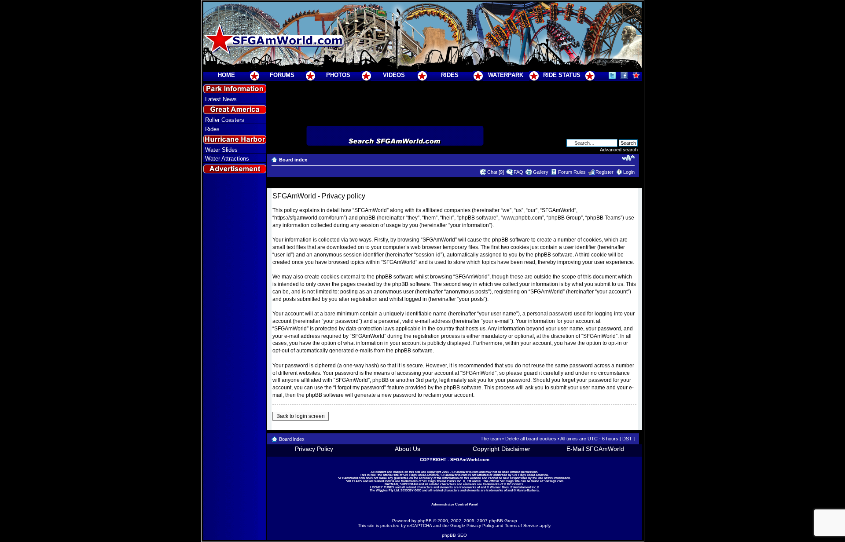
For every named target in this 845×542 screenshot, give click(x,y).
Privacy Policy (314, 448)
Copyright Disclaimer (501, 448)
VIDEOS (394, 75)
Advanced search (619, 149)
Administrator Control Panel (454, 504)
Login (629, 172)
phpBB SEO (454, 535)
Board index (293, 159)
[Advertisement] (234, 335)
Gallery (540, 172)
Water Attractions (227, 158)
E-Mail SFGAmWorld (595, 448)
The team (491, 438)
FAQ (518, 172)
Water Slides (221, 149)
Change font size (628, 158)
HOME (226, 75)
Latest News (221, 99)
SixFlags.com (553, 481)
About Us (407, 448)
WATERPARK (505, 75)
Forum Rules (572, 172)
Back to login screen (300, 416)
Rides (212, 129)
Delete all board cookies (530, 438)
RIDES (450, 75)
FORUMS (282, 75)
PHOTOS (338, 75)
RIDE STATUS (561, 75)
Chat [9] (495, 172)
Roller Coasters (224, 120)
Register (604, 172)
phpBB (425, 520)
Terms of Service (521, 525)
